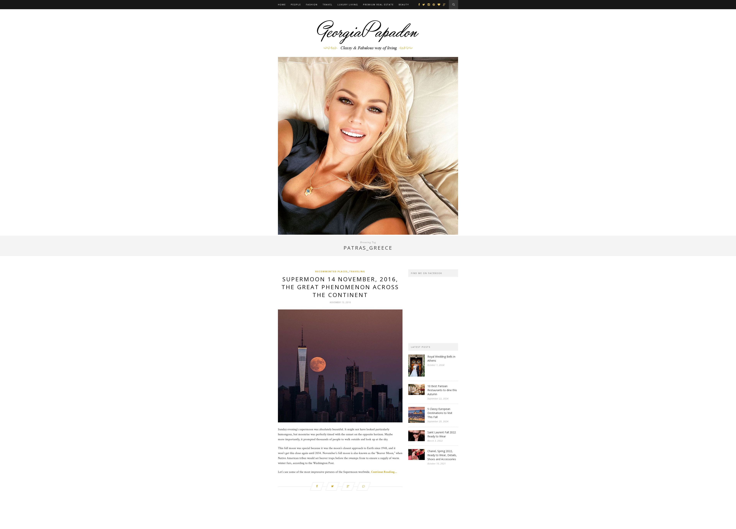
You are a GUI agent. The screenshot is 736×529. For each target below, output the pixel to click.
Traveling (357, 271)
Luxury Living (348, 4)
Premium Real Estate (378, 4)
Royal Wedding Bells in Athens (441, 358)
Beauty (404, 4)
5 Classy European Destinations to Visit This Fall (439, 413)
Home (282, 4)
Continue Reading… (384, 472)
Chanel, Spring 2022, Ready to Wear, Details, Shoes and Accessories (442, 455)
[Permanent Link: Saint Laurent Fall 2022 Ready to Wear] (416, 440)
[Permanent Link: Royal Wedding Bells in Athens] (416, 376)
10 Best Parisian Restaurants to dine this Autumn (442, 390)
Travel (328, 4)
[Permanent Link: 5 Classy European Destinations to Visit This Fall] (416, 422)
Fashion (312, 4)
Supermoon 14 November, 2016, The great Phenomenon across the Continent (340, 287)
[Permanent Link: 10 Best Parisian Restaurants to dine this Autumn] (416, 394)
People (296, 4)
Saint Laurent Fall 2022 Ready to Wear (441, 434)
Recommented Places (331, 271)
